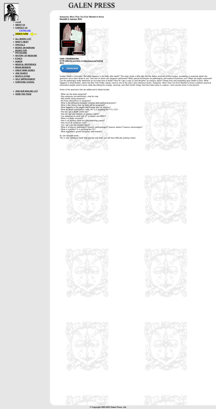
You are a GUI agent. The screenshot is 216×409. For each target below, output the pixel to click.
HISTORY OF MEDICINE (26, 56)
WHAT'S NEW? (22, 42)
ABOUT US (20, 25)
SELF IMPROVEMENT (25, 79)
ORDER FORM (21, 34)
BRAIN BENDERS (23, 67)
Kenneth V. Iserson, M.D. (71, 19)
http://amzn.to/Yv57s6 (93, 61)
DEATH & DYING (22, 76)
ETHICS (18, 59)
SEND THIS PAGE (23, 94)
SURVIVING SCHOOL (25, 82)
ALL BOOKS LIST (23, 39)
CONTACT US (21, 28)
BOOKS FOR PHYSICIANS (21, 51)
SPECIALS (20, 45)
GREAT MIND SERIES (25, 70)
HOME (18, 22)
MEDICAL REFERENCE (25, 64)
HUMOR (18, 61)
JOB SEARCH (21, 73)
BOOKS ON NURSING (25, 48)
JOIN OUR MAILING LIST (26, 91)
